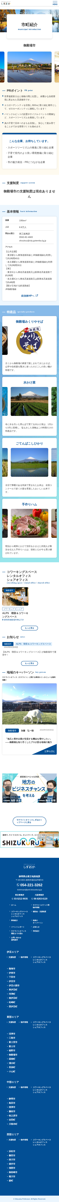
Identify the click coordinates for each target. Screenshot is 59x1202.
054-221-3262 (31, 885)
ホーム (13, 905)
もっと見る (29, 628)
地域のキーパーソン (38, 921)
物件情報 (24, 957)
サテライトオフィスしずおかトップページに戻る (29, 821)
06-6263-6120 (40, 898)
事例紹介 (14, 920)
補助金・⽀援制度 (39, 911)
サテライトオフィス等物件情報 (41, 906)
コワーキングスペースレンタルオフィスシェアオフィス (19, 914)
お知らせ (36, 927)
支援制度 (12, 957)
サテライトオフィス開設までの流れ (18, 932)
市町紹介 (36, 931)
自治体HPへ (27, 295)
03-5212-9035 (21, 898)
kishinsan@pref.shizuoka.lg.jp (29, 890)
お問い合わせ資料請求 (16, 939)
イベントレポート (18, 927)
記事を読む (50, 751)
